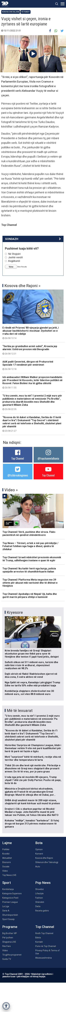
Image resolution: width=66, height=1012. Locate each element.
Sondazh (11, 239)
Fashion (39, 898)
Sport (6, 883)
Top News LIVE (9, 875)
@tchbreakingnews (18, 475)
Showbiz (39, 889)
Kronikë (6, 853)
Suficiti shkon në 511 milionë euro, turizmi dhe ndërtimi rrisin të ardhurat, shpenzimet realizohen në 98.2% (31, 665)
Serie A (5, 910)
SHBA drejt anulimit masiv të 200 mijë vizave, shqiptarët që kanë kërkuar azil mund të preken (32, 802)
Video (5, 871)
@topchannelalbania (48, 458)
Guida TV (6, 959)
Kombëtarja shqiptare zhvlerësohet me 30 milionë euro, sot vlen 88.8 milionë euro (29, 693)
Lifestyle (39, 893)
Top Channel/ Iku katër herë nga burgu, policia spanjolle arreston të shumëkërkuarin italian (29, 570)
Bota (39, 843)
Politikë (5, 849)
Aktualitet (7, 858)
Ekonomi (6, 862)
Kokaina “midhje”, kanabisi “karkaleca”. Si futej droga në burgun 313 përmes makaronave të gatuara (32, 823)
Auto (37, 866)
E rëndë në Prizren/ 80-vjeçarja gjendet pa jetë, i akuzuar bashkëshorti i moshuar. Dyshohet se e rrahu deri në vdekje (30, 332)
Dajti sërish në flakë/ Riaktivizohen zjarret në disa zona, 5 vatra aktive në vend (31, 675)
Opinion (39, 849)
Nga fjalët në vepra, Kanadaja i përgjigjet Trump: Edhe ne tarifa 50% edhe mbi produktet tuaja (33, 684)
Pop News (43, 883)
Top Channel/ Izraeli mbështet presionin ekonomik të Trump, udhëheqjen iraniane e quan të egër (31, 559)
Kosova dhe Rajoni (10, 12)
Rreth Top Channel (44, 933)
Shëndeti (39, 902)
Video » (11, 490)
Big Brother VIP (9, 933)
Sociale (5, 866)
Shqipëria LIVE (9, 942)
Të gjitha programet (11, 955)
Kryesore (15, 612)
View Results (22, 267)
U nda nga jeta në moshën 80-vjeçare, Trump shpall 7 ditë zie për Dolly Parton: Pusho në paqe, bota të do (33, 780)
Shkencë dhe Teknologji (46, 862)
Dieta (37, 906)
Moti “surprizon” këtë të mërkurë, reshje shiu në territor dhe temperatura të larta (33, 758)
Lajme (7, 843)
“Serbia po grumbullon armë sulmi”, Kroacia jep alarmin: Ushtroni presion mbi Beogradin (29, 350)
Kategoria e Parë (10, 898)
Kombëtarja (8, 889)
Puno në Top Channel (45, 946)
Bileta (38, 937)
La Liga (5, 906)
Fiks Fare (6, 946)
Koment (39, 853)
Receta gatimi (42, 910)
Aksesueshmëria (43, 958)
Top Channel (17, 458)
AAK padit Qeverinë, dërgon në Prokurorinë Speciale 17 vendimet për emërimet (27, 365)
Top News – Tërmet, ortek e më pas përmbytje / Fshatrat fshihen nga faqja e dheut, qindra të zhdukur (30, 546)
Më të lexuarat (20, 710)
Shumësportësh (10, 915)
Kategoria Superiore (12, 893)
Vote (11, 266)
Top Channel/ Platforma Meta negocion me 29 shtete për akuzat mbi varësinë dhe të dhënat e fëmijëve (30, 582)
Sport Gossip (8, 919)
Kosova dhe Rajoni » (22, 285)
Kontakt (39, 942)
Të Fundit (25, 12)
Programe (9, 927)
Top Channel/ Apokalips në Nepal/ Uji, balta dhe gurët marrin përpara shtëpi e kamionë (29, 595)
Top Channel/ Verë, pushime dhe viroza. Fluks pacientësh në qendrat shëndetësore (28, 533)
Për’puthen (7, 937)
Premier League (10, 902)
